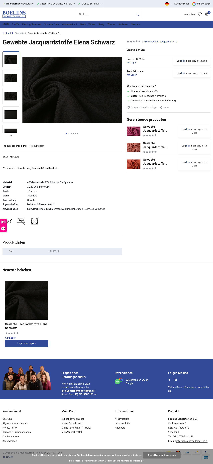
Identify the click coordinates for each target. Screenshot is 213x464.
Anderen (123, 24)
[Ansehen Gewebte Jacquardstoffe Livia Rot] (133, 164)
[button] (66, 133)
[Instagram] (175, 380)
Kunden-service (10, 436)
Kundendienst (181, 3)
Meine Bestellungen (72, 423)
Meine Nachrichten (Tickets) (76, 427)
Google (207, 3)
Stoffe (15, 24)
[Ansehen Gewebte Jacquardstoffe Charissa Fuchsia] (133, 131)
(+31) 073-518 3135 (183, 436)
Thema (111, 24)
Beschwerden (9, 441)
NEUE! (5, 24)
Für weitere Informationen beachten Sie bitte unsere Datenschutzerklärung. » (106, 461)
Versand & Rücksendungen (16, 432)
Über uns (135, 24)
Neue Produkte (122, 423)
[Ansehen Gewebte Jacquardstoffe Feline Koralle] (133, 147)
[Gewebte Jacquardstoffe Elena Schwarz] (26, 300)
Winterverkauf (69, 24)
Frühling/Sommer (31, 24)
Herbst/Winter (87, 24)
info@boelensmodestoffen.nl (192, 441)
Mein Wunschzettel (72, 432)
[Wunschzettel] (200, 14)
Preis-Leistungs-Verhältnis (148, 96)
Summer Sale (51, 24)
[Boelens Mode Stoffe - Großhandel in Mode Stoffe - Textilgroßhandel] (19, 14)
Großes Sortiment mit (153, 100)
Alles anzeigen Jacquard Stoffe (160, 41)
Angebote (120, 427)
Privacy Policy (9, 427)
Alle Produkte (122, 419)
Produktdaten (37, 146)
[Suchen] (137, 14)
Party (101, 24)
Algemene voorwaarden (15, 423)
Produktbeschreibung (14, 146)
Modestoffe (144, 91)
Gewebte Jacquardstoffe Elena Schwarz (26, 326)
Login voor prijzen (26, 343)
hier (183, 60)
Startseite (19, 33)
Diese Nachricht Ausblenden (162, 455)
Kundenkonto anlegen (73, 419)
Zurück (9, 33)
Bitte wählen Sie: (136, 49)
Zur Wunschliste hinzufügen (143, 107)
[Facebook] (169, 380)
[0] (206, 14)
